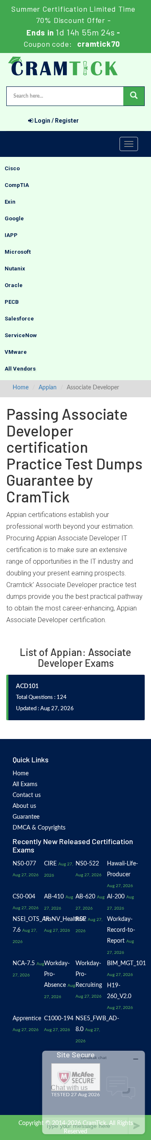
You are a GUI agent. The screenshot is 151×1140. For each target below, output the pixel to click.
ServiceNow (21, 335)
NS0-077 (24, 864)
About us (24, 806)
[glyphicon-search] (133, 96)
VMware (16, 352)
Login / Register (56, 120)
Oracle (14, 285)
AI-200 (116, 897)
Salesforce (19, 318)
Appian (48, 388)
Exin (10, 202)
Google (14, 218)
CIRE (50, 864)
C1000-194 (58, 1018)
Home (21, 388)
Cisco (12, 168)
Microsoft (18, 252)
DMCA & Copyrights (39, 828)
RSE (81, 919)
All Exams (25, 784)
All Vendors (20, 369)
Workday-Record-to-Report (121, 930)
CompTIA (17, 185)
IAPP (11, 235)
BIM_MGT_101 (126, 963)
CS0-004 (24, 897)
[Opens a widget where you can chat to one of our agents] (93, 1092)
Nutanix (15, 268)
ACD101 (27, 686)
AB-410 (54, 897)
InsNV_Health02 (65, 919)
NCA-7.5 (24, 963)
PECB (12, 302)
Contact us (27, 795)
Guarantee (26, 817)
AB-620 (85, 897)
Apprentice (27, 1018)
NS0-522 (87, 864)
